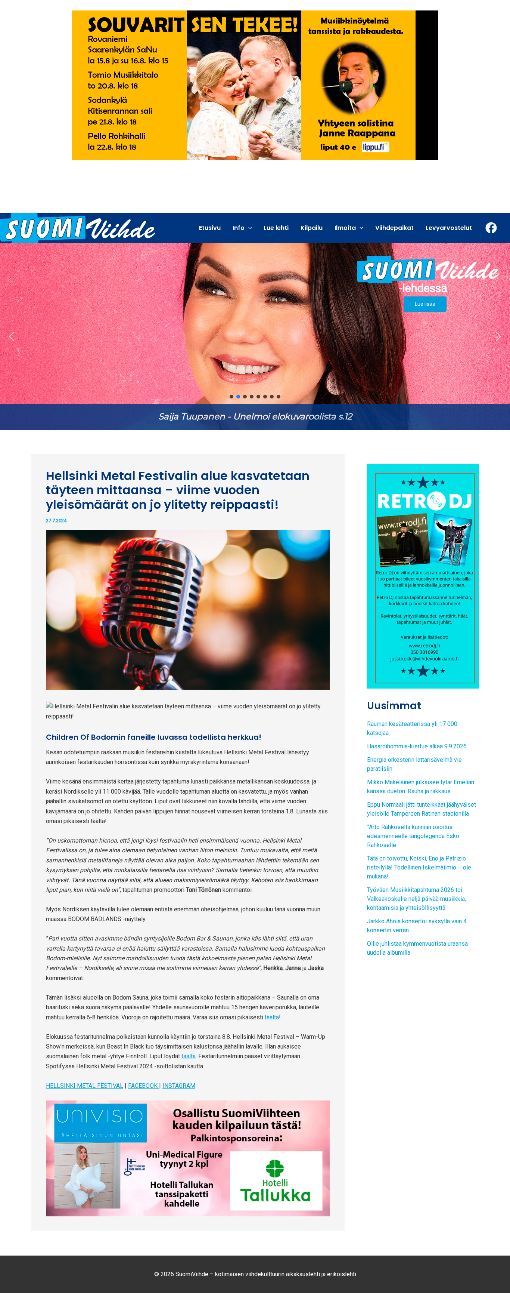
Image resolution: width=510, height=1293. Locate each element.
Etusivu (210, 228)
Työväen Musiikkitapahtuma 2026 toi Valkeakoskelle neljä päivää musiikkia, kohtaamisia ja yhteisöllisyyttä (416, 898)
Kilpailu (312, 228)
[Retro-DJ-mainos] (423, 575)
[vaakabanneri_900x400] (255, 84)
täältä (272, 1017)
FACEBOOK (143, 1085)
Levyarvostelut (449, 228)
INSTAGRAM (178, 1085)
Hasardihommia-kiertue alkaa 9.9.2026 (417, 746)
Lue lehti (276, 228)
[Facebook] (491, 228)
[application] (248, 228)
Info (239, 228)
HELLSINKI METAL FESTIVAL (84, 1085)
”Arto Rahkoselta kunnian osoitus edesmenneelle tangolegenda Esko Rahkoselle (413, 836)
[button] (255, 336)
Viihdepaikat (394, 228)
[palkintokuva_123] (188, 1157)
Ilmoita (345, 228)
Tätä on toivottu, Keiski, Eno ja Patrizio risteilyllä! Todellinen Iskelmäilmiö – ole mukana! (419, 867)
